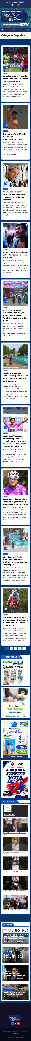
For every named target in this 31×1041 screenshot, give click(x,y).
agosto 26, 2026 (9, 84)
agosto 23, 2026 (9, 202)
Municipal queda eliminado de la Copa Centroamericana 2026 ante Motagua (15, 78)
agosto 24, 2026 (9, 142)
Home (9, 1037)
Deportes (5, 73)
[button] (25, 30)
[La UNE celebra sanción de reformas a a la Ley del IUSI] (15, 844)
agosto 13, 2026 (9, 507)
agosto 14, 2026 (9, 384)
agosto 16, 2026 (9, 323)
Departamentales (9, 989)
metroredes (9, 814)
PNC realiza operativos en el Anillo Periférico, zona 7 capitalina (15, 957)
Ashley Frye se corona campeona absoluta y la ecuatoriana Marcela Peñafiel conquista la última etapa (15, 315)
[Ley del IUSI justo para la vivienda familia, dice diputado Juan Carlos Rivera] (15, 863)
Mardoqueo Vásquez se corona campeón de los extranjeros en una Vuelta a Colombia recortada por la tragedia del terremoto (15, 441)
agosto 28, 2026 (11, 941)
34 (20, 649)
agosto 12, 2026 (9, 628)
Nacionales (7, 971)
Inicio (13, 1037)
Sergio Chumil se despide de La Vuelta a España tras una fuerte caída (15, 255)
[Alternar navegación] (14, 30)
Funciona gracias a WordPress (10, 1031)
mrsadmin (20, 84)
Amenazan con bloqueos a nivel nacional (15, 909)
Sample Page (19, 1037)
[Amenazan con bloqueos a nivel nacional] (15, 902)
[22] (15, 739)
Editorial (7, 934)
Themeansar (16, 1033)
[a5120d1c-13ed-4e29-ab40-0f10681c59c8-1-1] (15, 702)
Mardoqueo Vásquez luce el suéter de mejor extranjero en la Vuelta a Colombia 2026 (15, 501)
